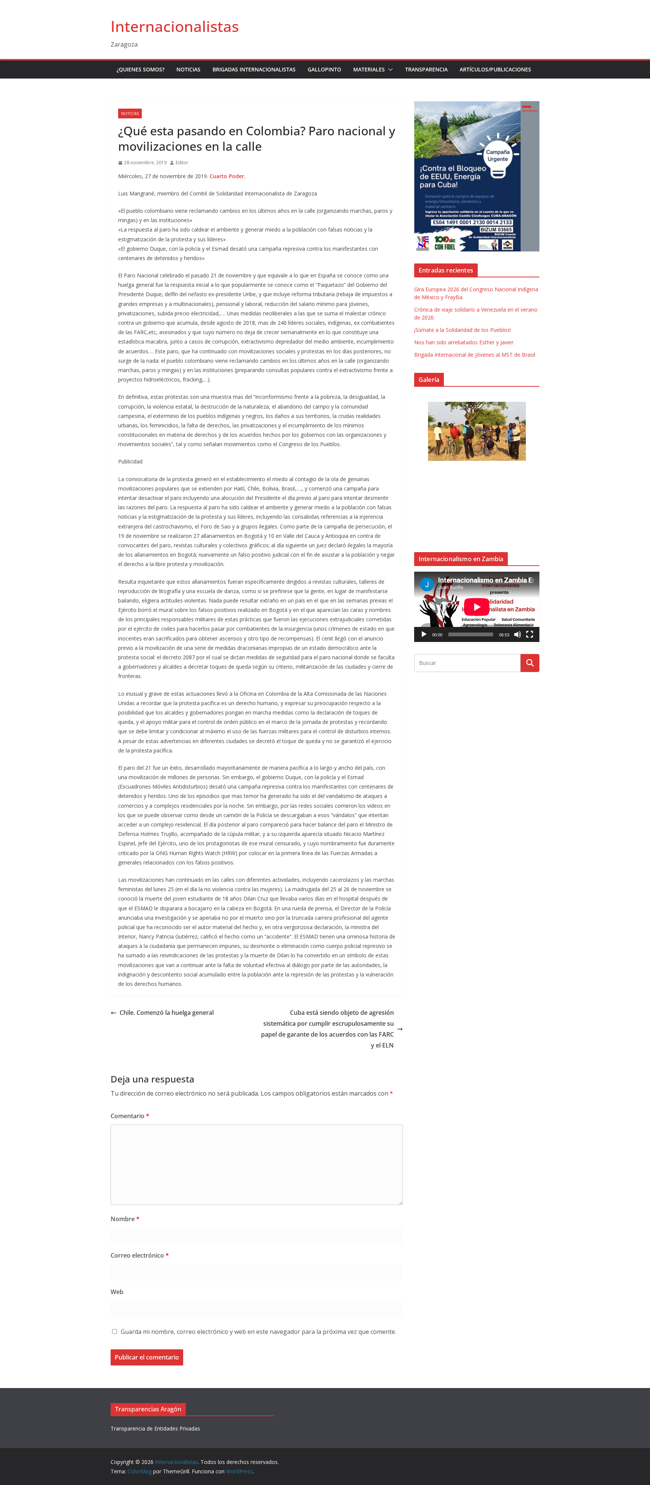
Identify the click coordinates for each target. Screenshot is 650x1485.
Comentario (130, 1116)
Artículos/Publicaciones (495, 69)
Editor (182, 162)
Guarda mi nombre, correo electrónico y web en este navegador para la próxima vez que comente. (258, 1332)
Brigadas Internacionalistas (254, 69)
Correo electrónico (140, 1255)
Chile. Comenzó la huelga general (167, 1012)
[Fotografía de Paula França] (477, 431)
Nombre (125, 1219)
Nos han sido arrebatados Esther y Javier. (464, 342)
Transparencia (426, 69)
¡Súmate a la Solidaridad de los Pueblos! (462, 329)
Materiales (369, 69)
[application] (476, 607)
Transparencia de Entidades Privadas (155, 1428)
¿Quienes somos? (140, 69)
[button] (389, 69)
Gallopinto (324, 69)
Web (117, 1292)
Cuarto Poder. (228, 176)
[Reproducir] (424, 634)
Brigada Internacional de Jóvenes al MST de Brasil (474, 354)
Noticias (188, 69)
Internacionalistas (175, 26)
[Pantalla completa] (529, 634)
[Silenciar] (517, 634)
